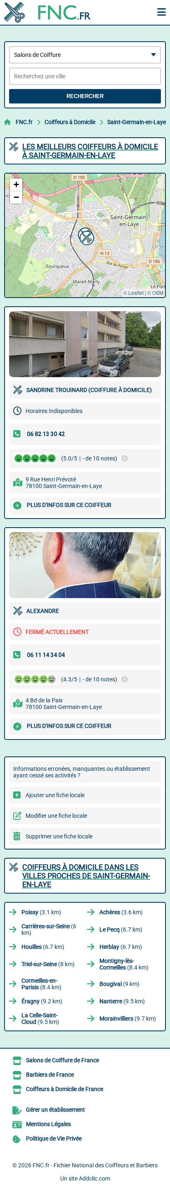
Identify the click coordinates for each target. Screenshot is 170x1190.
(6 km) (48, 929)
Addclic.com (94, 1178)
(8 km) (48, 964)
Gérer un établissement (55, 1109)
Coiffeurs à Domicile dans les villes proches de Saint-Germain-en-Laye (86, 876)
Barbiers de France (50, 1074)
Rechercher (85, 96)
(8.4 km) (124, 964)
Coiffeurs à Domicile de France (64, 1089)
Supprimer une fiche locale (59, 836)
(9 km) (119, 984)
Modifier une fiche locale (56, 815)
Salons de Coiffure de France (62, 1060)
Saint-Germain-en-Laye (136, 122)
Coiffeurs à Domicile (70, 122)
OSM (157, 292)
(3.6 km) (121, 912)
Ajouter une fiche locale (55, 795)
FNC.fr (24, 122)
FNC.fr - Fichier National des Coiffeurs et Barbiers (95, 1165)
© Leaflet (133, 292)
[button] (86, 237)
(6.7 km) (120, 929)
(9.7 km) (127, 1018)
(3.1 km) (41, 912)
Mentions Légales (48, 1124)
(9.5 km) (122, 1001)
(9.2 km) (41, 1001)
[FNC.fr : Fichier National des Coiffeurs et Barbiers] (55, 12)
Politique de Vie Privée (54, 1138)
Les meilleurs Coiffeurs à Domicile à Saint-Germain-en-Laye (90, 151)
